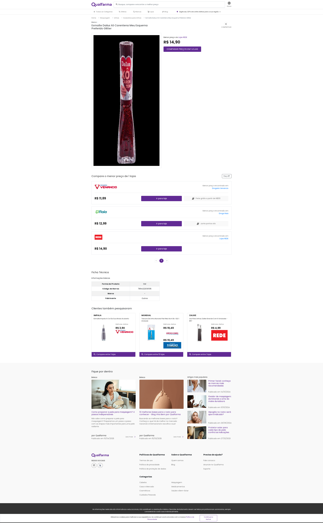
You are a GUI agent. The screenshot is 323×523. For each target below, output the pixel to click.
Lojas (152, 12)
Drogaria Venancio (220, 188)
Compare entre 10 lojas (154, 354)
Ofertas (123, 12)
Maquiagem (105, 18)
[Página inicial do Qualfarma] (113, 455)
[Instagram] (94, 465)
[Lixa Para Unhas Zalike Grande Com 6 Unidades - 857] (199, 332)
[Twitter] (100, 465)
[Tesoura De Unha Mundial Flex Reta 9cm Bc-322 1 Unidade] (151, 336)
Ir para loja (161, 198)
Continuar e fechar (208, 518)
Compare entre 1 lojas (106, 354)
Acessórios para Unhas (132, 18)
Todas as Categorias (104, 12)
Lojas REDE (182, 37)
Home (93, 18)
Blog (166, 12)
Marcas (138, 12)
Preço (226, 176)
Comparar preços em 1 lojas (182, 49)
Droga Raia (223, 213)
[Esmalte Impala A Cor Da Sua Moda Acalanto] (104, 332)
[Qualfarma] (101, 5)
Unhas (116, 18)
